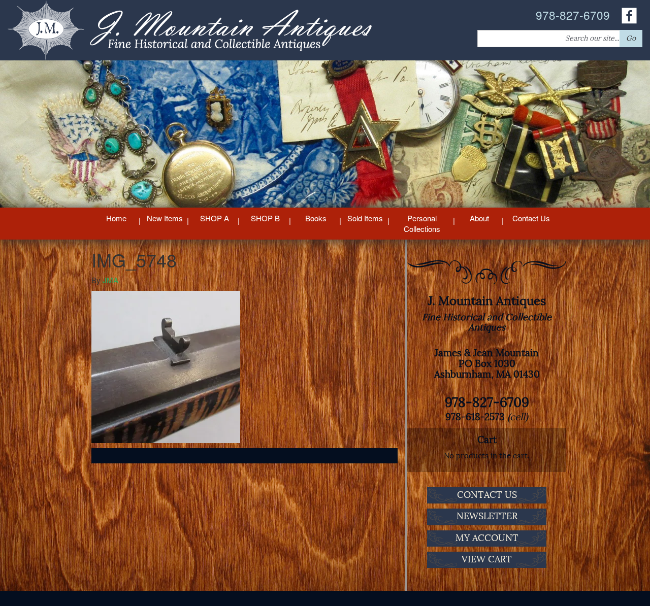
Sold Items (365, 218)
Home (116, 218)
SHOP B (265, 218)
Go (631, 38)
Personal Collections (422, 223)
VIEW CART (487, 559)
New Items (165, 218)
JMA (110, 280)
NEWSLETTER (487, 516)
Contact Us (531, 218)
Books (316, 218)
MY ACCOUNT (487, 538)
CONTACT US (487, 494)
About (479, 218)
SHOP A (214, 218)
